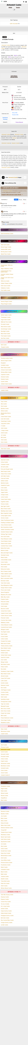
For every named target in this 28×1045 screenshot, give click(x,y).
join (6, 224)
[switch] (14, 9)
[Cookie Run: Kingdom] (4, 2)
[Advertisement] (14, 15)
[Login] (23, 2)
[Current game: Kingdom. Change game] (21, 2)
